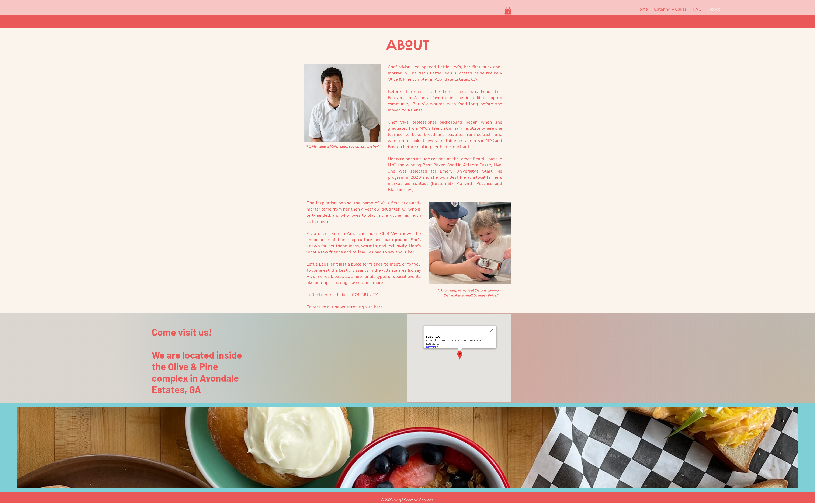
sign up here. (371, 307)
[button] (507, 10)
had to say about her (394, 252)
